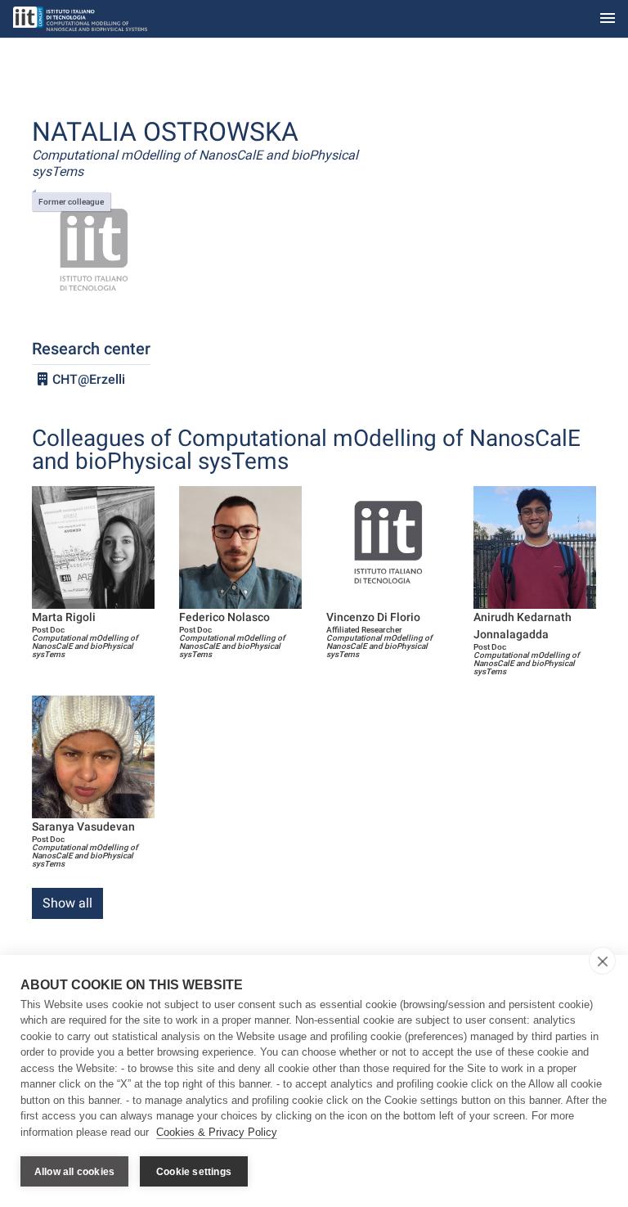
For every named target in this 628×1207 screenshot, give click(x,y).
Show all (67, 903)
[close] (602, 961)
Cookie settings (193, 1172)
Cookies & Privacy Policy (216, 1132)
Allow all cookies (74, 1172)
